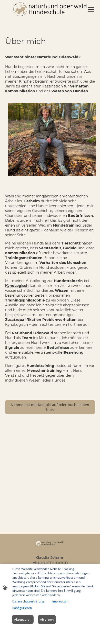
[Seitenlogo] (50, 9)
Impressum (60, 601)
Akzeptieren (22, 619)
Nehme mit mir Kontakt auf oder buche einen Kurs (50, 407)
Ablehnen (47, 619)
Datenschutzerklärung (28, 601)
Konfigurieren (22, 608)
